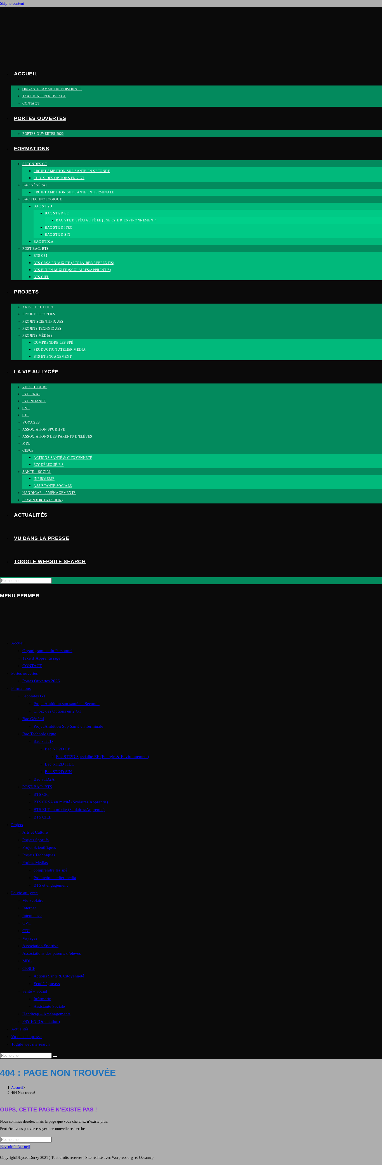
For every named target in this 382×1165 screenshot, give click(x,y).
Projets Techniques (38, 855)
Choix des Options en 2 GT (57, 711)
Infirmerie (42, 999)
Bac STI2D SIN (58, 771)
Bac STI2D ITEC (59, 764)
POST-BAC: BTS (37, 787)
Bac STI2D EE (57, 749)
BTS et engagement (51, 885)
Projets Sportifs (35, 840)
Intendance (32, 915)
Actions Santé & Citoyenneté (59, 976)
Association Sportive (40, 946)
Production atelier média (55, 877)
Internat (29, 908)
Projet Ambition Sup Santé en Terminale (68, 726)
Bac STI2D (43, 741)
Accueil (18, 643)
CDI (26, 930)
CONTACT (32, 666)
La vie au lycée (24, 893)
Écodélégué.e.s (47, 983)
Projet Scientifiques (39, 847)
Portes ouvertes (24, 673)
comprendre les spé (50, 870)
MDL (27, 961)
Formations (21, 688)
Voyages (29, 938)
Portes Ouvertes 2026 (41, 681)
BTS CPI (41, 794)
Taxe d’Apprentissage (41, 658)
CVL (26, 923)
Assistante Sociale (49, 1006)
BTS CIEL (42, 817)
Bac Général (33, 718)
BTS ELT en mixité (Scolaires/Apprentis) (69, 809)
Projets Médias (35, 862)
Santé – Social (34, 991)
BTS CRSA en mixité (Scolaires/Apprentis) (71, 802)
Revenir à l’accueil (15, 1147)
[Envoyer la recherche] (55, 1056)
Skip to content (12, 3)
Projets (17, 824)
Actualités (20, 1029)
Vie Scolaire (32, 900)
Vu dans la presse (26, 1036)
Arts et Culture (35, 832)
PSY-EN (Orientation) (41, 1021)
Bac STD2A (44, 779)
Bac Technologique (39, 734)
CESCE (28, 968)
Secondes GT (34, 696)
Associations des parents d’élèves (51, 953)
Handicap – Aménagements (46, 1014)
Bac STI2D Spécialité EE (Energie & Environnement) (102, 756)
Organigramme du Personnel (47, 650)
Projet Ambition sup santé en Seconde (67, 703)
